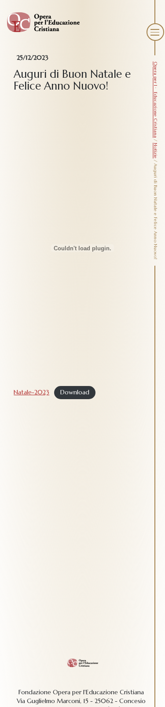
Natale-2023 (31, 392)
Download (74, 392)
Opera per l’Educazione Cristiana (155, 99)
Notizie (155, 151)
